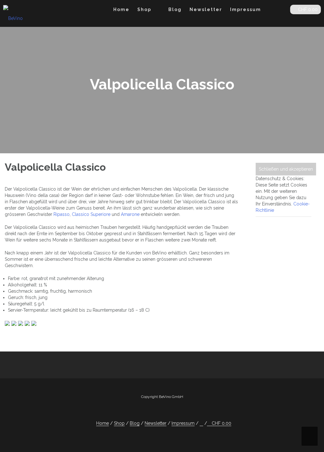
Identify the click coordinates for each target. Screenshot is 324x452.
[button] (280, 10)
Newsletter (206, 9)
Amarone (130, 214)
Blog (175, 9)
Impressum (245, 9)
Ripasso (61, 214)
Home (121, 9)
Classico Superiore (91, 214)
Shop (144, 9)
